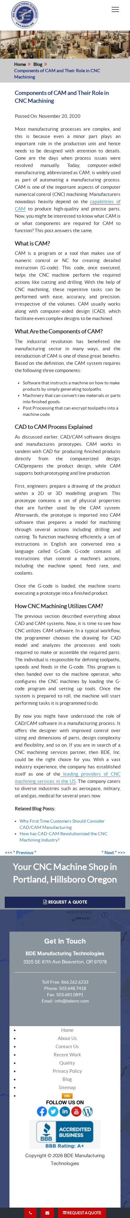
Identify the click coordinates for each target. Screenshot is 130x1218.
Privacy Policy (67, 1071)
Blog (37, 64)
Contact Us (67, 1046)
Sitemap (67, 1087)
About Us (67, 1038)
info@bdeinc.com (72, 1000)
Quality (67, 1063)
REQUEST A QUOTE (84, 1213)
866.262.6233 (74, 982)
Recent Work (67, 1054)
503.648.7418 (72, 988)
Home (20, 64)
